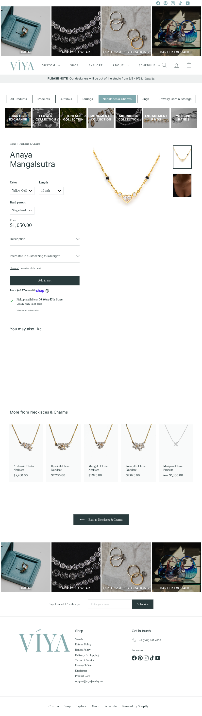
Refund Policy (83, 644)
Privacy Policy (83, 665)
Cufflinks (66, 99)
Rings (145, 99)
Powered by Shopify (135, 706)
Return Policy (83, 649)
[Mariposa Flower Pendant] (175, 453)
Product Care (82, 675)
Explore (96, 65)
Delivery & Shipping (87, 655)
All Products (18, 99)
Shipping (14, 268)
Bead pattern (18, 202)
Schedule (148, 65)
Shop (74, 65)
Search (79, 639)
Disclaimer (81, 670)
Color (13, 182)
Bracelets (43, 99)
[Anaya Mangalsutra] (23, 367)
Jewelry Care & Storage (175, 99)
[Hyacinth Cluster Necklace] (63, 453)
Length (43, 182)
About (119, 65)
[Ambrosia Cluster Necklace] (26, 453)
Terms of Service (84, 660)
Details (149, 78)
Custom (49, 65)
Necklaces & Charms (117, 99)
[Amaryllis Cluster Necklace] (138, 453)
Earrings (87, 99)
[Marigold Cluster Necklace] (101, 453)
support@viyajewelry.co (89, 681)
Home (13, 143)
